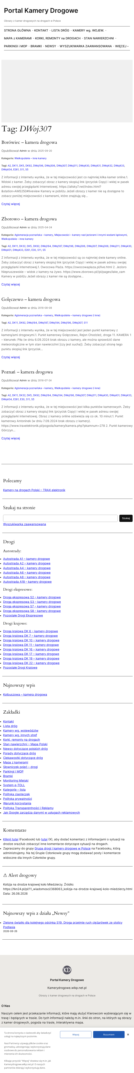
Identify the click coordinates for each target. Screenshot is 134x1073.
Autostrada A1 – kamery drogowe (26, 559)
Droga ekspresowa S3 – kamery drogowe (32, 602)
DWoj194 (54, 322)
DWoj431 (96, 165)
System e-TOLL (14, 785)
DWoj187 (57, 246)
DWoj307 (61, 165)
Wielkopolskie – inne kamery (30, 158)
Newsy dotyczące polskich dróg (25, 748)
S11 (22, 169)
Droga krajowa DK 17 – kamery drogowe (31, 654)
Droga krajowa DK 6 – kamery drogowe (30, 631)
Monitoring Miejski (15, 780)
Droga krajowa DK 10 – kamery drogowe (31, 640)
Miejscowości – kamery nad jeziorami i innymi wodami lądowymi (90, 234)
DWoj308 (103, 246)
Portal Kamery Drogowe (41, 10)
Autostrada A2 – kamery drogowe (26, 563)
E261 (16, 169)
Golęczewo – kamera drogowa (30, 299)
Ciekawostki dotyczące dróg (23, 758)
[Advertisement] (67, 93)
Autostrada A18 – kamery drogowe (27, 581)
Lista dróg (10, 726)
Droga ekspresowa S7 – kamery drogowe (32, 606)
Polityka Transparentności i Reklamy (28, 808)
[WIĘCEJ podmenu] (128, 46)
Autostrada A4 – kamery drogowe (27, 568)
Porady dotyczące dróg (19, 753)
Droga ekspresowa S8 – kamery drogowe (32, 611)
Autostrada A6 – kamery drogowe (27, 572)
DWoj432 (107, 165)
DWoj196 (38, 165)
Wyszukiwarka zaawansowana (24, 524)
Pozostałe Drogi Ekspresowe (23, 615)
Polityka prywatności (17, 799)
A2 (9, 165)
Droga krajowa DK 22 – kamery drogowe (31, 663)
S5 (26, 169)
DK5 (21, 165)
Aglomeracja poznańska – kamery (33, 234)
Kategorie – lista (14, 789)
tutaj (44, 839)
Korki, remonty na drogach (21, 739)
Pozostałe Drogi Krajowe (20, 667)
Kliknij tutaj (10, 839)
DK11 (15, 165)
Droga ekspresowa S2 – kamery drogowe (32, 597)
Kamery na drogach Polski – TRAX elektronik (34, 490)
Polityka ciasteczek (16, 794)
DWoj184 (46, 246)
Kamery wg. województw (20, 730)
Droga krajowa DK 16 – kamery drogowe (31, 649)
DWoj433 (119, 165)
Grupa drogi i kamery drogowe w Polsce (63, 848)
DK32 (22, 246)
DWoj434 (6, 169)
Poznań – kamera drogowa (27, 372)
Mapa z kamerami (15, 762)
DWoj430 (84, 165)
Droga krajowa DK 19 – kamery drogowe (31, 658)
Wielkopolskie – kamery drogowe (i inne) (77, 315)
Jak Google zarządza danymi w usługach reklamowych (41, 812)
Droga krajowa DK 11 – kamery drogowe (31, 645)
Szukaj (126, 518)
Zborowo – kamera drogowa (29, 219)
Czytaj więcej (10, 204)
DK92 (28, 165)
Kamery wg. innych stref (20, 735)
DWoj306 (50, 165)
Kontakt (8, 721)
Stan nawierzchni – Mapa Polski (25, 744)
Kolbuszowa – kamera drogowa (25, 694)
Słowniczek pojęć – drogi (20, 767)
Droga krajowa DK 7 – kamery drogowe (30, 636)
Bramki (8, 776)
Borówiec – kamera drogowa (29, 142)
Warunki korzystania (17, 803)
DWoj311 (72, 165)
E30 (33, 249)
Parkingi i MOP (13, 771)
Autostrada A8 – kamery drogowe (26, 577)
